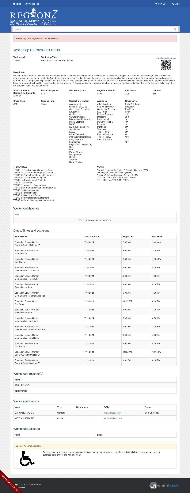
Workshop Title (49, 57)
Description (19, 72)
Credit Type (19, 101)
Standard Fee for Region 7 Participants (24, 91)
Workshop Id (19, 57)
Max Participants (49, 90)
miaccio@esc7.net (112, 412)
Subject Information (79, 101)
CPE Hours (130, 90)
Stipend (157, 90)
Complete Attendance (166, 57)
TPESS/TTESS (20, 167)
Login (177, 3)
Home (18, 3)
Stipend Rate (47, 101)
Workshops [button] (33, 3)
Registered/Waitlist (106, 90)
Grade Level (131, 101)
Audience (102, 101)
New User (162, 3)
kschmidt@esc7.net (113, 418)
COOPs (100, 167)
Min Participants (77, 90)
